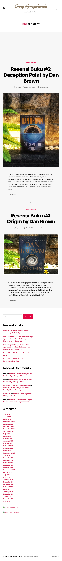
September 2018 (9, 470)
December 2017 (8, 482)
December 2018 (8, 465)
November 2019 (8, 460)
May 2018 (6, 477)
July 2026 (6, 414)
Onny (19, 87)
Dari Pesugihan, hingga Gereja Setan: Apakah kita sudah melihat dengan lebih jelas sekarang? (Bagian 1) (17, 347)
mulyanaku (7, 394)
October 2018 (8, 467)
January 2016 (8, 491)
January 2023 (8, 441)
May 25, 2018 (30, 228)
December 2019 (8, 458)
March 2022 (7, 443)
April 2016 (6, 489)
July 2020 (6, 455)
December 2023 (9, 429)
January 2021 (8, 448)
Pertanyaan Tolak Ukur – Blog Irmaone (16, 385)
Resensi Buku (31, 63)
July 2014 (6, 501)
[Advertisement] (31, 50)
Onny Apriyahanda (15, 556)
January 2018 (8, 479)
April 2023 (7, 436)
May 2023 (6, 434)
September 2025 (9, 422)
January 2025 (8, 424)
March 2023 (7, 438)
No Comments (44, 87)
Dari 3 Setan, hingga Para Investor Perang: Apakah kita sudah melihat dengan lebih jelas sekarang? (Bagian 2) (18, 339)
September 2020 (9, 453)
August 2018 (7, 472)
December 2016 (8, 484)
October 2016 (8, 487)
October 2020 (8, 450)
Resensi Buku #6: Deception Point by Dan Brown (31, 75)
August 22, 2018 (30, 87)
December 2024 (9, 426)
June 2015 (7, 496)
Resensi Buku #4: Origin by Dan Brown (31, 218)
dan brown (13, 195)
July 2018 (6, 475)
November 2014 (8, 499)
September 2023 (9, 431)
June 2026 (7, 417)
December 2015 (8, 494)
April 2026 (7, 419)
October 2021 (8, 446)
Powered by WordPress (31, 556)
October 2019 (8, 463)
